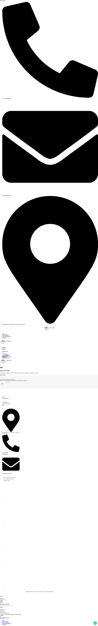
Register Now (11, 604)
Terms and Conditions (10, 614)
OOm (52, 591)
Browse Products (5, 334)
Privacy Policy (18, 614)
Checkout (8, 357)
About (3, 333)
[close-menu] (0, 345)
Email (2, 383)
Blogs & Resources (5, 335)
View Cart (4, 357)
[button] (4, 347)
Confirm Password (3, 613)
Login (7, 618)
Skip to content (2, 0)
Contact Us (4, 337)
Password (1, 599)
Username (2, 609)
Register (1, 601)
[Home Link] (5, 344)
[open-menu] (0, 351)
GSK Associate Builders (6, 336)
